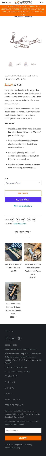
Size (6, 179)
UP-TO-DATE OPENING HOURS (17, 372)
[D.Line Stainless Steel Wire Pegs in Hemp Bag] (23, 40)
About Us (10, 382)
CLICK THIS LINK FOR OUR (16, 367)
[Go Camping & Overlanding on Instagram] (19, 338)
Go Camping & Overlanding (21, 445)
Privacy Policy (12, 399)
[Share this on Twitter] (12, 219)
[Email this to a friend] (34, 219)
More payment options (23, 206)
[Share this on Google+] (28, 219)
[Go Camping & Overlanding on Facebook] (7, 338)
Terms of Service (14, 405)
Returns (9, 393)
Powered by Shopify (12, 448)
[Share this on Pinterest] (23, 219)
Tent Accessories (19, 224)
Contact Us (11, 376)
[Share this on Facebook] (17, 219)
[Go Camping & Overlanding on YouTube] (13, 338)
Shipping (9, 388)
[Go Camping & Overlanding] (23, 2)
